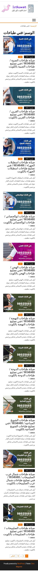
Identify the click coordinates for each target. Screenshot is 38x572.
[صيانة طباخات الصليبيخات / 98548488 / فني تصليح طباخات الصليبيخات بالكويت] (19, 513)
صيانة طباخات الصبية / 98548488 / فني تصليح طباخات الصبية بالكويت (22, 63)
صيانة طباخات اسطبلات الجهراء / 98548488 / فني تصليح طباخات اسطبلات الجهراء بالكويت (21, 167)
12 (18, 556)
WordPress (21, 564)
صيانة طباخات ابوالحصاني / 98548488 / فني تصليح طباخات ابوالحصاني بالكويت (19, 219)
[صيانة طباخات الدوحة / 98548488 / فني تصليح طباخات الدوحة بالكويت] (19, 354)
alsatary (32, 70)
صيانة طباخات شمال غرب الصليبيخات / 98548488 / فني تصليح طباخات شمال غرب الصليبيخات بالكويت (20, 479)
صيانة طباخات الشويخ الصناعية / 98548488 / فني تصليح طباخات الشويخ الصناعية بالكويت (20, 425)
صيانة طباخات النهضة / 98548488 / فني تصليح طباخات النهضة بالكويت (21, 321)
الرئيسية (33, 26)
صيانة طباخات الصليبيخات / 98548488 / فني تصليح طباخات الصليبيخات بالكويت (19, 531)
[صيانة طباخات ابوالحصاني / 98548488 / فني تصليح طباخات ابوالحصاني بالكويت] (19, 201)
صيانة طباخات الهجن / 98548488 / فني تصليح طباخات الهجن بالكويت (22, 270)
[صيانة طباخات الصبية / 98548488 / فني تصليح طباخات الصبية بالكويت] (19, 45)
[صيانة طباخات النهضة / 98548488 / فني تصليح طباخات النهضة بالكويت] (19, 303)
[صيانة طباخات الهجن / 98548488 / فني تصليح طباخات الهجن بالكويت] (19, 252)
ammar (32, 121)
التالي (13, 556)
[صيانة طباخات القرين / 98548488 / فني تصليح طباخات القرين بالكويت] (19, 96)
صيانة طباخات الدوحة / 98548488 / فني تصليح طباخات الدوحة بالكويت (21, 372)
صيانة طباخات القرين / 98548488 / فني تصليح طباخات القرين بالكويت (22, 114)
